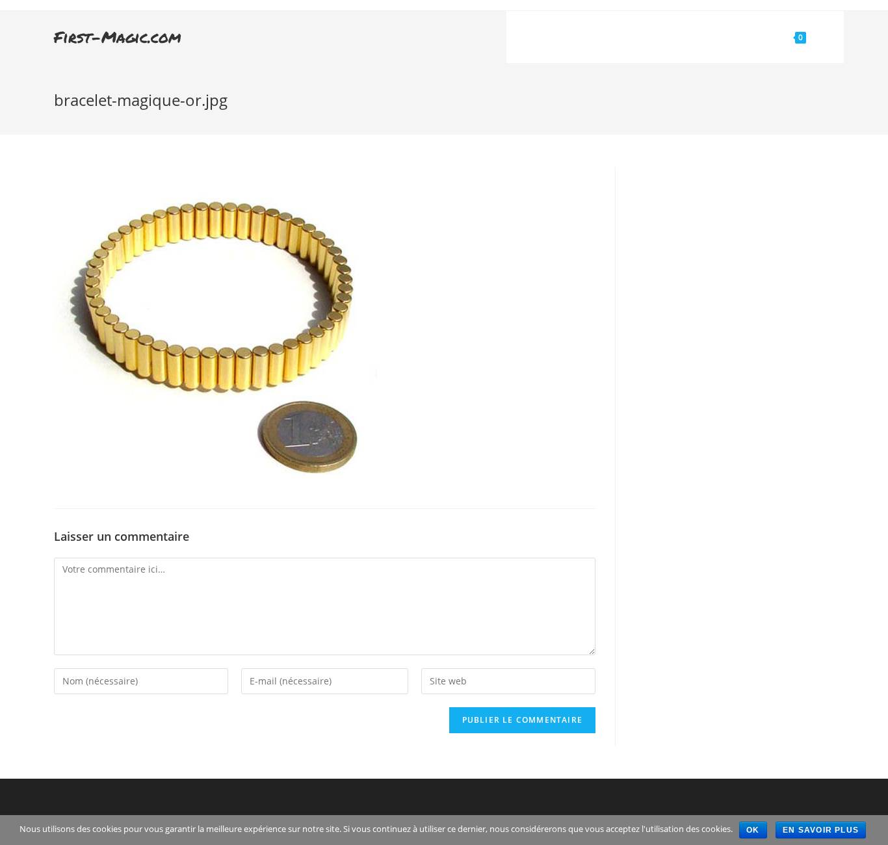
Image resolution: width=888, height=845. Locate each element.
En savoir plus (821, 830)
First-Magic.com (117, 36)
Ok (752, 830)
